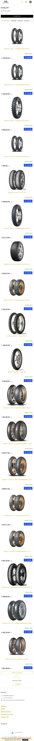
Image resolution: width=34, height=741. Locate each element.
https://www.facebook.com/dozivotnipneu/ (14, 700)
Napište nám (5, 717)
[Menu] (30, 1)
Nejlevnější (13, 20)
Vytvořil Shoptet (18, 732)
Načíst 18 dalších (17, 672)
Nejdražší (20, 20)
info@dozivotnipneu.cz (8, 695)
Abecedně (26, 20)
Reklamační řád (6, 712)
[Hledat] (22, 1)
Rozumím (25, 739)
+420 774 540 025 (7, 697)
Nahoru (17, 684)
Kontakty (3, 706)
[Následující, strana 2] (17, 677)
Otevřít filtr (17, 16)
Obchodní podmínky (7, 714)
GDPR (3, 709)
